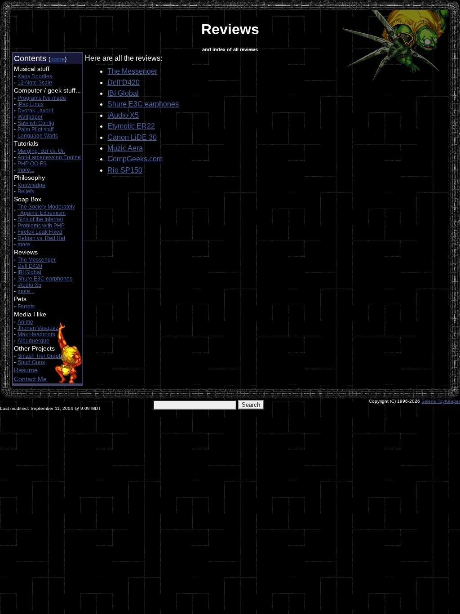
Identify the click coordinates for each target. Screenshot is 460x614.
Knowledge (31, 185)
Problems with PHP (41, 225)
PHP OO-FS (32, 163)
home (57, 59)
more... (26, 170)
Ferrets (26, 306)
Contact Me (30, 379)
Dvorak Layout (35, 110)
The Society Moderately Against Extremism (46, 210)
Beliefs (26, 191)
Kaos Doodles (35, 76)
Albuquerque (33, 341)
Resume (26, 370)
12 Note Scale (35, 83)
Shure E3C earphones (45, 279)
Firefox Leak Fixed (40, 232)
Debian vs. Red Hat (41, 238)
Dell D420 (30, 266)
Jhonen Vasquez (38, 328)
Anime (25, 322)
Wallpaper (30, 117)
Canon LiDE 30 (132, 137)
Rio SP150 (124, 170)
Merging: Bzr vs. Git (41, 151)
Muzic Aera (125, 148)
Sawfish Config (36, 123)
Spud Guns (31, 362)
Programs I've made (42, 98)
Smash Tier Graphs (41, 356)
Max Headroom (36, 334)
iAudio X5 (29, 285)
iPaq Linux (31, 104)
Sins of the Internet (40, 219)
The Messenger (37, 260)
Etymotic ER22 (131, 126)
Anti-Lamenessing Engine (49, 157)
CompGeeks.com (135, 159)
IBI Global (29, 272)
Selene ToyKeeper (440, 401)
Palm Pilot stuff (35, 129)
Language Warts (38, 136)
